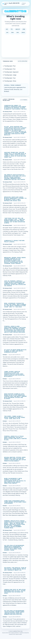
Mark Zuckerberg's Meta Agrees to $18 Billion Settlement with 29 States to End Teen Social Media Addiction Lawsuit (15, 481)
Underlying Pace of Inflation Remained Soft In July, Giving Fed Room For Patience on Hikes (15, 591)
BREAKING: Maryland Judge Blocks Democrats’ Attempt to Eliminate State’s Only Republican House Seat (15, 199)
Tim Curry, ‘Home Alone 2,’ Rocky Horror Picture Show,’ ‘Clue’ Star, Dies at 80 (14, 417)
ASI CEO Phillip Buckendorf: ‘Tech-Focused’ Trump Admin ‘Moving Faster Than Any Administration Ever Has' (14, 612)
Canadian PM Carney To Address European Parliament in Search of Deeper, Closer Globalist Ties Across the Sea (15, 107)
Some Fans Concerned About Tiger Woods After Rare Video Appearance (15, 502)
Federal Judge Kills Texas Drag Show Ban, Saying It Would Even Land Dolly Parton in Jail (15, 438)
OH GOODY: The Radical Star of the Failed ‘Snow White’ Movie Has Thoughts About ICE (15, 569)
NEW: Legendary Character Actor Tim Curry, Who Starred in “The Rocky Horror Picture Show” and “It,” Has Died (15, 305)
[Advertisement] (15, 45)
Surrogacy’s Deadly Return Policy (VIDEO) (14, 241)
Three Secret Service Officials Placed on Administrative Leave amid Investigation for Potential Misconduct (14, 374)
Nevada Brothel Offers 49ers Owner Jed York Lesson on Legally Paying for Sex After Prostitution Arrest (15, 459)
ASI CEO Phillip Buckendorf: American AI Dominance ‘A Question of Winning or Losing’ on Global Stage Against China (14, 548)
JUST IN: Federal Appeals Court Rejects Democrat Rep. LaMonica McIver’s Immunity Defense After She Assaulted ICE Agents (15, 283)
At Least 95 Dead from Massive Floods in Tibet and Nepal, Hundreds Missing (15, 351)
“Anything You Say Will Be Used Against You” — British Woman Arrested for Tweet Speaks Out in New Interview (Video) (14, 221)
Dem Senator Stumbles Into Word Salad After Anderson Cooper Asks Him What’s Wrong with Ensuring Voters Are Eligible (15, 396)
